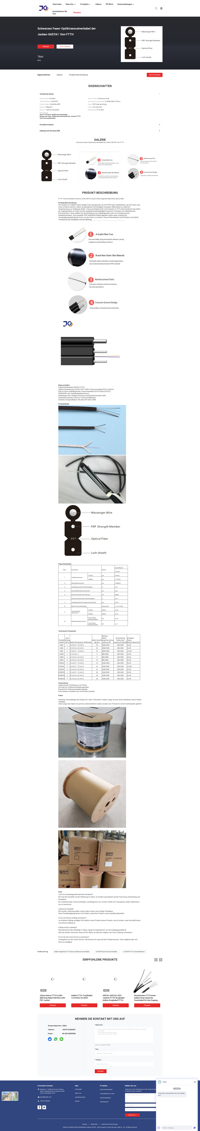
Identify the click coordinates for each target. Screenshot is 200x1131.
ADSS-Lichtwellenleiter (106, 1089)
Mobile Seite (94, 1124)
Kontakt (101, 1071)
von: (97, 1049)
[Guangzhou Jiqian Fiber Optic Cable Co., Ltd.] (44, 8)
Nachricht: (99, 1025)
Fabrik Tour (78, 1093)
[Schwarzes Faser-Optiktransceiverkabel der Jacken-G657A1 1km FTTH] (141, 44)
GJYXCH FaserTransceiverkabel (106, 951)
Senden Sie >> (132, 1115)
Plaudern (46, 46)
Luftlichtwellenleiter (105, 1098)
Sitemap (84, 1124)
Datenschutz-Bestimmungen (109, 1124)
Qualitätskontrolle (80, 1097)
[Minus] (195, 1082)
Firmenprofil (78, 1089)
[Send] (194, 1127)
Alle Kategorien (104, 1102)
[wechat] (61, 1039)
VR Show (109, 4)
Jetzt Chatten (65, 46)
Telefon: (98, 1060)
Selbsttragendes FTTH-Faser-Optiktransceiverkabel (71, 951)
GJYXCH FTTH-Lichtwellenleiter (134, 951)
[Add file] (158, 1127)
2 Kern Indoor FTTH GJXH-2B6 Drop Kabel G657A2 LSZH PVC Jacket (52, 997)
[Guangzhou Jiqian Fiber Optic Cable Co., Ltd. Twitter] (44, 1107)
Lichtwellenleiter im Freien (107, 1093)
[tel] (67, 1039)
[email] (50, 1039)
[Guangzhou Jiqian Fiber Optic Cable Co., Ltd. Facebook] (39, 1107)
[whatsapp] (56, 1039)
